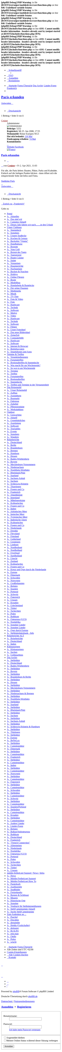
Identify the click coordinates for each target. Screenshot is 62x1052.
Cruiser (4, 120)
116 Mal (28, 136)
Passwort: (7, 1024)
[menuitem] (10, 75)
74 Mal (32, 139)
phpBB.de (32, 996)
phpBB (16, 991)
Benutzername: (10, 1016)
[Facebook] (8, 984)
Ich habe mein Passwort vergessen (24, 1029)
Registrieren (24, 1006)
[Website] (8, 981)
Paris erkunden (12, 97)
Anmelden (7, 1006)
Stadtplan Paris (8, 181)
